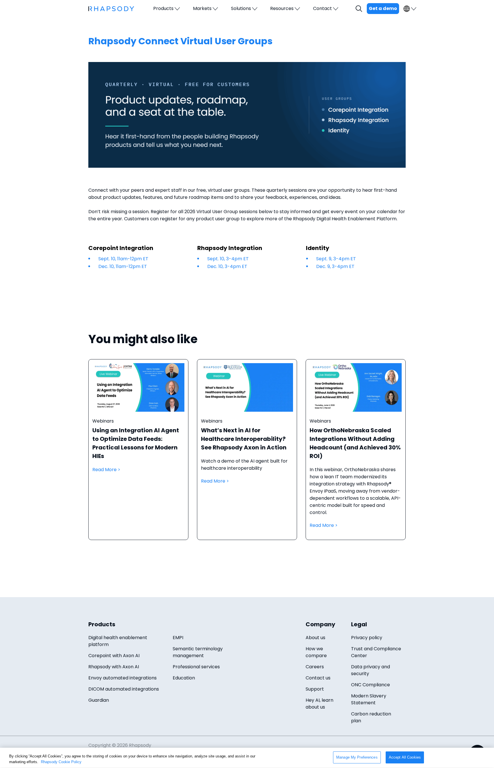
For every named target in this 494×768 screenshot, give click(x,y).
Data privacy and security (370, 670)
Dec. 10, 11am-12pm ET (122, 266)
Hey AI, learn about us (319, 703)
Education (184, 678)
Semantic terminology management (198, 652)
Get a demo (383, 8)
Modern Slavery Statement (368, 699)
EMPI (178, 637)
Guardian (98, 700)
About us (315, 637)
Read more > (138, 455)
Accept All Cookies (405, 757)
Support (315, 689)
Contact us (318, 678)
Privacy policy (366, 637)
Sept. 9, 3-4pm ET (336, 258)
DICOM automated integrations (123, 689)
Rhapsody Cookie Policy (61, 762)
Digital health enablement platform (117, 641)
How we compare (316, 652)
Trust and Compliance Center (376, 652)
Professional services (196, 666)
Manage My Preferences (357, 757)
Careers (315, 666)
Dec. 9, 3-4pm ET (335, 266)
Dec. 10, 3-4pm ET (227, 266)
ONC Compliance (370, 684)
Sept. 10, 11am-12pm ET (123, 258)
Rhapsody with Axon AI (113, 666)
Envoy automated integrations (122, 678)
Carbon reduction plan (371, 717)
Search (359, 8)
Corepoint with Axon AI (114, 655)
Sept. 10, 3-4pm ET (228, 258)
